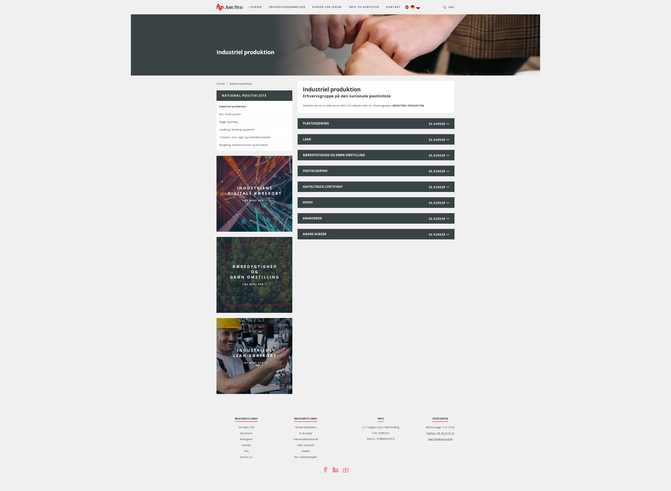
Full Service (246, 433)
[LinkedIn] (335, 469)
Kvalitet (306, 451)
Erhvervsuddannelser (287, 7)
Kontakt (393, 7)
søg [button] (450, 7)
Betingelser (246, 439)
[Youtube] (345, 469)
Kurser (256, 7)
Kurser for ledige (327, 7)
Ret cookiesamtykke (305, 457)
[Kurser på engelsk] (407, 7)
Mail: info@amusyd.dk (440, 439)
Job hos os (246, 457)
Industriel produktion (232, 106)
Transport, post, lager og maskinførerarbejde (244, 137)
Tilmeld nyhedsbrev (306, 427)
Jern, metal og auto (230, 114)
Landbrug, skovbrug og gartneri (237, 129)
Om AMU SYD (246, 427)
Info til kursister (364, 7)
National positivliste (241, 83)
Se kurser (437, 123)
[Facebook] (325, 469)
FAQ (246, 451)
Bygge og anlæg (228, 121)
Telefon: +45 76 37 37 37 (440, 433)
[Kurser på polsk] (418, 7)
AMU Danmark (305, 445)
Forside (221, 83)
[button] (254, 193)
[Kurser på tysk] (412, 7)
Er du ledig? (305, 433)
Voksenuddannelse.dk (306, 439)
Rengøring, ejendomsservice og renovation (243, 145)
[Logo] (230, 7)
